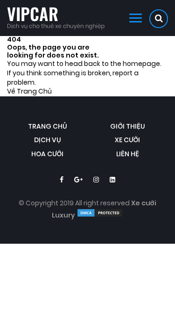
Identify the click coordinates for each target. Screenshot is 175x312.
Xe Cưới (127, 140)
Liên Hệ (127, 154)
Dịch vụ (47, 140)
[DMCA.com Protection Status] (100, 215)
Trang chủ (47, 127)
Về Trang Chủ (29, 91)
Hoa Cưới (47, 154)
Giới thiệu (127, 127)
